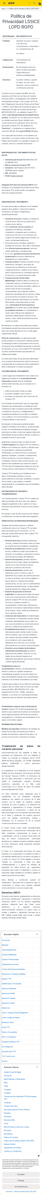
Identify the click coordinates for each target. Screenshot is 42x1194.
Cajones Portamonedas (10, 959)
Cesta (6, 1086)
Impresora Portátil (8, 993)
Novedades (8, 1134)
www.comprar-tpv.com (10, 753)
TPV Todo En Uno (8, 1056)
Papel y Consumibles (9, 1032)
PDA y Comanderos (9, 1037)
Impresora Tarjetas (8, 998)
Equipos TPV (6, 979)
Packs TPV (6, 1027)
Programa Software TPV (11, 1042)
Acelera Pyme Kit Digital (12, 1072)
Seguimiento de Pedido (12, 1148)
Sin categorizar (7, 1047)
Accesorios (6, 940)
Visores (4, 1061)
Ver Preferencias (21, 1187)
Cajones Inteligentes (9, 955)
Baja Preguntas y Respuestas (14, 1079)
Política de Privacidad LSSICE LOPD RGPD (25, 1191)
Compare (7, 1093)
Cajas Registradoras (9, 950)
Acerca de (8, 1076)
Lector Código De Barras (11, 1017)
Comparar (7, 1089)
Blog (5, 1082)
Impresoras (6, 1008)
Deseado (7, 1113)
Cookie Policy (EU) (11, 1106)
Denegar (21, 1180)
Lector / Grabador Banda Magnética (15, 1013)
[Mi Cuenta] (34, 3)
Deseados (7, 1116)
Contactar (7, 1103)
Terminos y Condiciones (13, 1151)
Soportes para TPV (9, 1051)
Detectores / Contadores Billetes (14, 974)
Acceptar (21, 1174)
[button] (39, 1156)
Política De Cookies (11, 1137)
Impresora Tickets (8, 1003)
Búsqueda (29, 3)
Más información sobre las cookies (16, 1127)
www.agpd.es (7, 717)
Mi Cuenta (7, 1130)
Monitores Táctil (7, 1022)
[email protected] (16, 176)
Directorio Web (9, 1120)
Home (6, 1123)
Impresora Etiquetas (9, 988)
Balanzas (5, 945)
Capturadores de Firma (10, 964)
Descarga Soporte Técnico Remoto (17, 1109)
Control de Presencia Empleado (13, 969)
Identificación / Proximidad (11, 984)
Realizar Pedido (9, 1144)
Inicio (3, 9)
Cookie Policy (9, 1191)
